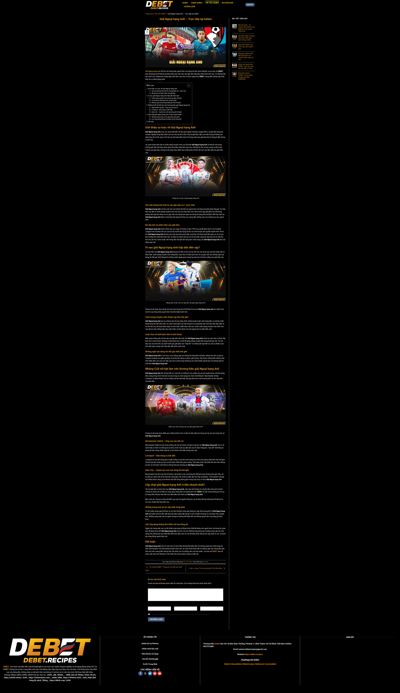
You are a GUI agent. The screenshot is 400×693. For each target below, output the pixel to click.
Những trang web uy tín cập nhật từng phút (166, 117)
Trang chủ (149, 14)
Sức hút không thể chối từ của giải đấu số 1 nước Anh (169, 91)
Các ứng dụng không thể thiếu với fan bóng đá (166, 119)
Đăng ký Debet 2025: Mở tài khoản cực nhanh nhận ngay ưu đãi (246, 57)
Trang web (203, 605)
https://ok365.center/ (13, 678)
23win (86, 675)
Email (176, 605)
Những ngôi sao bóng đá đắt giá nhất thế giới (166, 102)
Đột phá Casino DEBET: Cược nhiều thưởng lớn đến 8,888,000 (245, 76)
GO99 (49, 675)
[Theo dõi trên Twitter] (150, 673)
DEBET (185, 3)
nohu (85, 678)
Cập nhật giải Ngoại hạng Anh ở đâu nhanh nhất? (165, 114)
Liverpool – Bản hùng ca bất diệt (162, 110)
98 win (93, 675)
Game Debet (197, 3)
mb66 (54, 678)
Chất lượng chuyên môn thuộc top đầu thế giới (166, 98)
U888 (68, 675)
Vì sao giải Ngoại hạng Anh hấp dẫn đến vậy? (163, 96)
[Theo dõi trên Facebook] (140, 673)
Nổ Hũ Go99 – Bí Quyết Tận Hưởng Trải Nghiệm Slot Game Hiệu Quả (246, 28)
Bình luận (151, 587)
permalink (205, 562)
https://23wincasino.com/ (39, 678)
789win (60, 675)
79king (45, 680)
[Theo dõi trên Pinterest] (155, 673)
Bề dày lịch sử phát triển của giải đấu (163, 93)
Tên (149, 605)
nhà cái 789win (77, 675)
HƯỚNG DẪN (189, 7)
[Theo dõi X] (145, 673)
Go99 (25, 678)
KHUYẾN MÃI (227, 3)
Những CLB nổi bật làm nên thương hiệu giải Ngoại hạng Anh (169, 105)
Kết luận (151, 122)
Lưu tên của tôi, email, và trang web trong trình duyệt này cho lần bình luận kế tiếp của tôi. (180, 614)
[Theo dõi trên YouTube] (159, 673)
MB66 (13, 675)
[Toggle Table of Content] (187, 85)
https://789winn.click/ (72, 678)
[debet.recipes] (162, 4)
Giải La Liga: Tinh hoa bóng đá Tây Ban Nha (205, 568)
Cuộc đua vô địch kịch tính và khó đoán (164, 100)
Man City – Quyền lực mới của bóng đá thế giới (166, 112)
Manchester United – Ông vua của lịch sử (165, 107)
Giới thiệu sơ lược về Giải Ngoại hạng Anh (162, 89)
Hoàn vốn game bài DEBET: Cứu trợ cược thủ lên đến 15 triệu (246, 66)
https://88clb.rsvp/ (57, 680)
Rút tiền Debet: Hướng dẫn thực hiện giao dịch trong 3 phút (246, 38)
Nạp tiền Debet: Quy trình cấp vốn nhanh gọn (245, 47)
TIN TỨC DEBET (212, 3)
